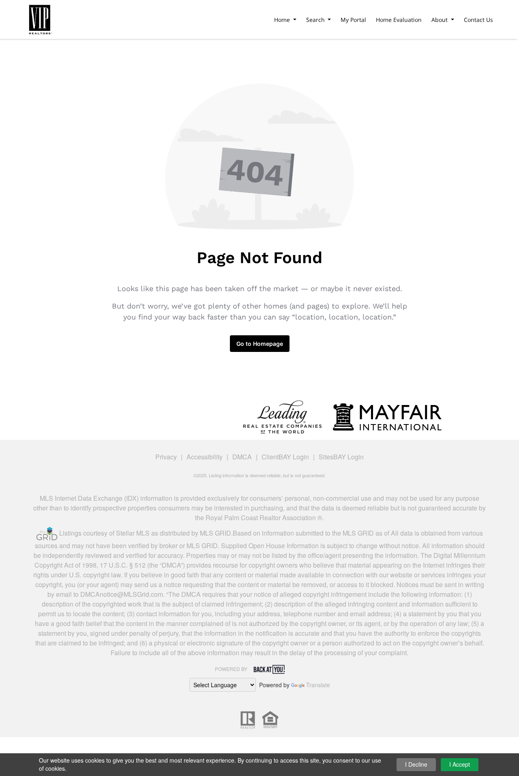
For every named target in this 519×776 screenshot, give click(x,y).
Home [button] (283, 20)
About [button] (440, 20)
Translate (318, 685)
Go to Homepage (259, 343)
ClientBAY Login (285, 456)
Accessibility (205, 456)
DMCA (242, 456)
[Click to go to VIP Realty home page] (40, 18)
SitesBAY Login (341, 456)
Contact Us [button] (478, 20)
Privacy (166, 456)
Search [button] (316, 20)
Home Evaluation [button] (399, 20)
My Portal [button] (353, 20)
